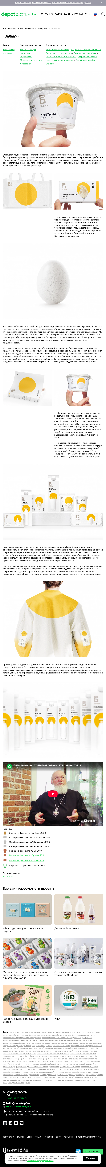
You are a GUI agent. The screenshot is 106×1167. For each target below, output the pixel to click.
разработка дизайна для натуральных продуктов (46, 1077)
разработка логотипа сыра (76, 1056)
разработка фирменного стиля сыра (82, 1051)
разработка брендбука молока (60, 1061)
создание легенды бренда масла (17, 1046)
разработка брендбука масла (87, 1061)
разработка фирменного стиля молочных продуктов (42, 1056)
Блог (58, 1137)
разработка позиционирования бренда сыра (22, 1038)
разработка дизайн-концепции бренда (55, 1072)
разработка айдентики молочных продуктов (47, 1051)
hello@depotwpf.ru (18, 1103)
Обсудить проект (93, 1152)
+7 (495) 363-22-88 (17, 1094)
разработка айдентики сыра (25, 1048)
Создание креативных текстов (61, 57)
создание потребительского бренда (48, 1080)
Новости (48, 1137)
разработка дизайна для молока (42, 1075)
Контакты (84, 14)
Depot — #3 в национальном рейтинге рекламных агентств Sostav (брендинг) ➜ (58, 3)
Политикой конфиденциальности (40, 1161)
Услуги (59, 14)
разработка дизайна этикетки (15, 1075)
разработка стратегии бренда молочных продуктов (74, 1035)
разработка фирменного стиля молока (19, 1053)
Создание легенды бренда (59, 53)
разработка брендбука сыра (34, 1061)
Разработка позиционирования (86, 50)
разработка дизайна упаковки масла (64, 1067)
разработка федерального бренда (86, 1069)
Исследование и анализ (57, 50)
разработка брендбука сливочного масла (21, 1064)
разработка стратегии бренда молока (57, 1032)
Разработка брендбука (85, 53)
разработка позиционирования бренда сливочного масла (56, 1040)
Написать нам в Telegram (18, 1106)
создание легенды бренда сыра (58, 1043)
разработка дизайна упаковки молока (32, 1067)
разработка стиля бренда (21, 1080)
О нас (74, 14)
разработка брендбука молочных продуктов (59, 1064)
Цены (67, 14)
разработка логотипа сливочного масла (60, 1059)
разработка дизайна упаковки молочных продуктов (49, 1069)
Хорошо (90, 1158)
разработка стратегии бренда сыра (24, 1032)
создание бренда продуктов (77, 1080)
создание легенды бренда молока (87, 1043)
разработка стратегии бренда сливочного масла (30, 1035)
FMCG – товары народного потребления (28, 53)
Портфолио (46, 14)
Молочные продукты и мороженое (31, 62)
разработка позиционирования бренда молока (61, 1038)
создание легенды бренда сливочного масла (51, 1046)
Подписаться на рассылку (88, 1137)
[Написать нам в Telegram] (78, 1151)
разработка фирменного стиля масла (53, 1053)
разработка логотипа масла (30, 1059)
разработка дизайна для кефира (70, 1075)
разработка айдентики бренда (85, 1072)
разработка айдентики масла (77, 1048)
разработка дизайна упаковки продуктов (20, 1072)
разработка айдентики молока (51, 1048)
